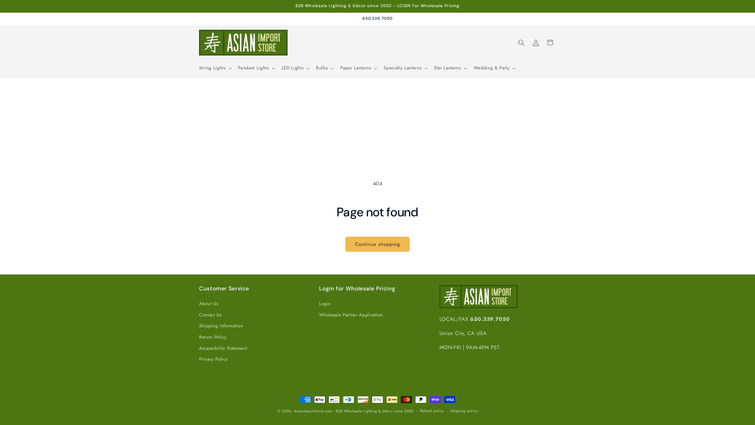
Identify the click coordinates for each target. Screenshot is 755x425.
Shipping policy (464, 410)
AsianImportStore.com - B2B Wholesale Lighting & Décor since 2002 (353, 411)
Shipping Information (221, 326)
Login (325, 303)
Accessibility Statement (223, 348)
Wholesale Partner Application (351, 315)
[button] (214, 68)
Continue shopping (377, 244)
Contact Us (210, 315)
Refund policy (432, 410)
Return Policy (213, 337)
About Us (208, 303)
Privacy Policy (213, 359)
